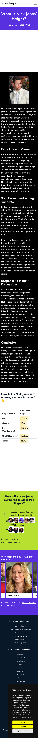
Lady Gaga (16, 524)
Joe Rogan (20, 674)
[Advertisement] (19, 51)
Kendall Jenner (20, 661)
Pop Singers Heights (10, 542)
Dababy (20, 664)
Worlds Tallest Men (20, 626)
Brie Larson (13, 595)
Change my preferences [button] (22, 731)
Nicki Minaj (22, 524)
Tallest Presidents (20, 639)
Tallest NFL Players (21, 636)
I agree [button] (22, 722)
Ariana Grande (12, 514)
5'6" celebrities (29, 602)
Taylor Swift (16, 513)
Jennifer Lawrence (20, 681)
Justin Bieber (33, 514)
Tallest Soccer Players (20, 633)
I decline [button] (23, 726)
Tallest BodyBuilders (20, 643)
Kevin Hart (20, 654)
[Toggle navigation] (35, 3)
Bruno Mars (22, 514)
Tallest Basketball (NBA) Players (20, 629)
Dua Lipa (27, 514)
